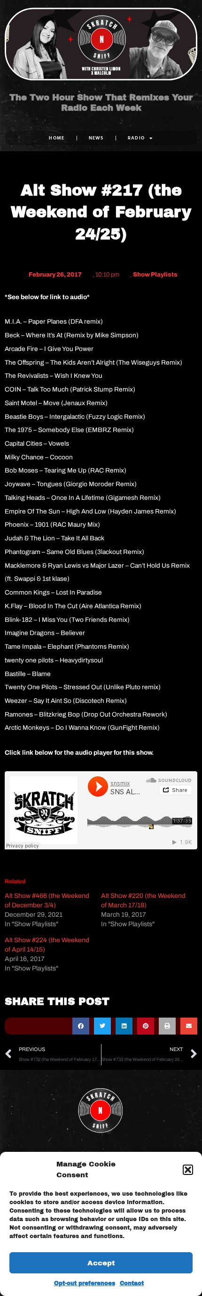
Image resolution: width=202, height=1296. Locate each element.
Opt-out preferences (84, 1283)
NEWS (96, 137)
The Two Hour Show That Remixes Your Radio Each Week (101, 103)
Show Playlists (155, 274)
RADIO (136, 137)
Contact (132, 1283)
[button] (188, 1169)
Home (56, 137)
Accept (101, 1263)
